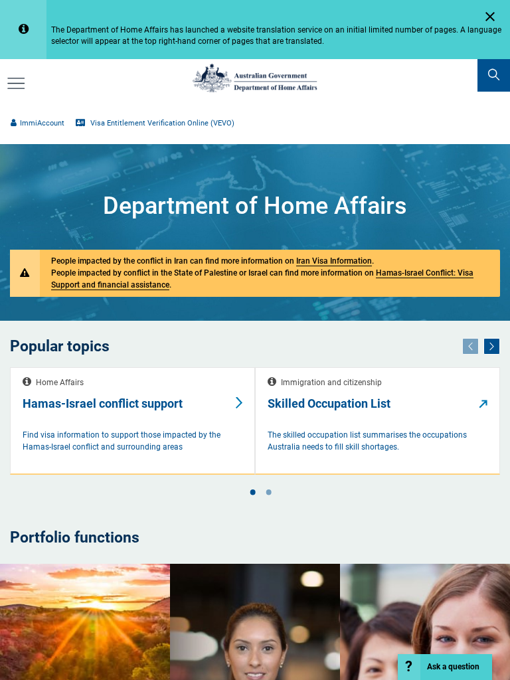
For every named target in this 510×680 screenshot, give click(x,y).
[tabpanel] (132, 421)
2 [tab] (268, 493)
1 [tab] (252, 493)
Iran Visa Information (334, 261)
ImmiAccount (42, 123)
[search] (493, 75)
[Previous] (470, 346)
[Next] (491, 346)
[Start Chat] (445, 667)
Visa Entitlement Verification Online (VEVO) (161, 123)
